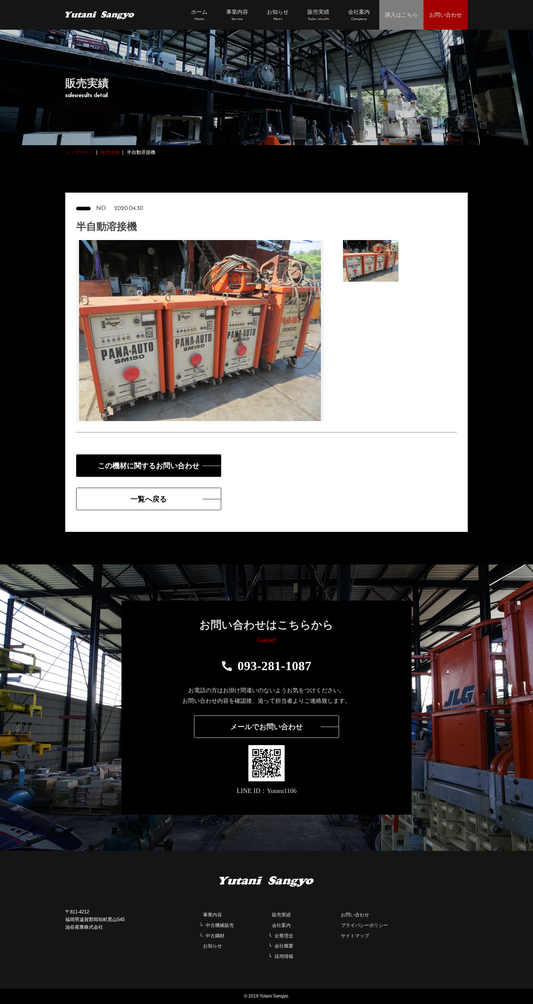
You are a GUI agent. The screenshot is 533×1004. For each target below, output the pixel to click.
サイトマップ (355, 935)
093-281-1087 (274, 666)
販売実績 (281, 914)
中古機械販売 (220, 925)
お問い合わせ (355, 914)
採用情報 (283, 956)
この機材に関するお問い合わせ (148, 466)
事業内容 (212, 914)
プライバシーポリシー (364, 925)
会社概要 (283, 946)
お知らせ (212, 946)
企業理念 (283, 935)
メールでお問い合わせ (266, 727)
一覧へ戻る (149, 499)
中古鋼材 (215, 935)
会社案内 (281, 925)
